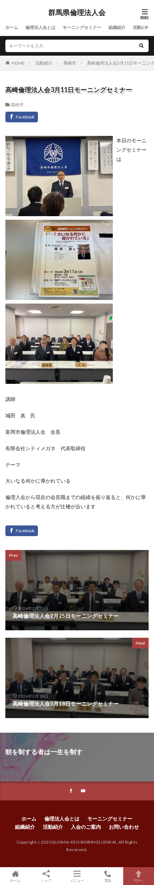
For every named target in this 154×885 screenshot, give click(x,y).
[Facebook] (21, 117)
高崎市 (69, 63)
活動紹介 (141, 27)
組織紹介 (117, 27)
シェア (46, 880)
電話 (107, 880)
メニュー (77, 880)
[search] (141, 46)
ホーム (11, 27)
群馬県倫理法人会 (77, 12)
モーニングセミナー (82, 27)
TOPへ (139, 880)
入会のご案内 (86, 827)
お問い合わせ (124, 827)
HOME (18, 63)
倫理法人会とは (40, 27)
